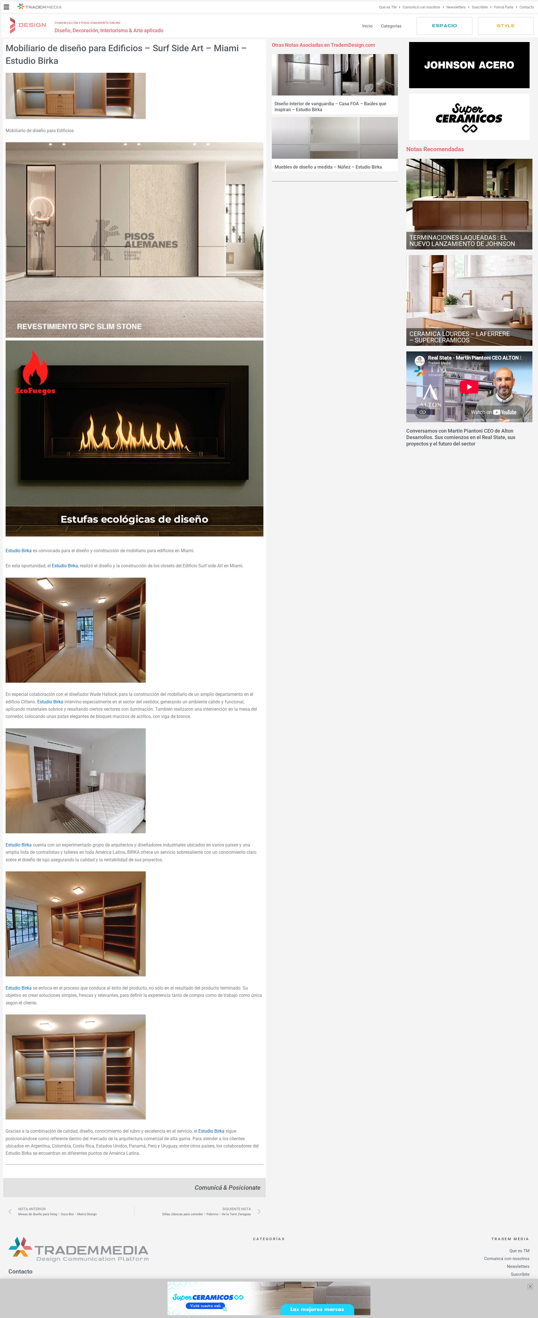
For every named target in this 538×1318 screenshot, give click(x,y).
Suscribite (480, 7)
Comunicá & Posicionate (227, 1187)
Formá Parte (503, 7)
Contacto (527, 7)
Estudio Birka (19, 550)
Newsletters (456, 7)
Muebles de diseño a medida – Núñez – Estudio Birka (328, 167)
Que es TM (387, 7)
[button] (6, 7)
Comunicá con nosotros (421, 7)
